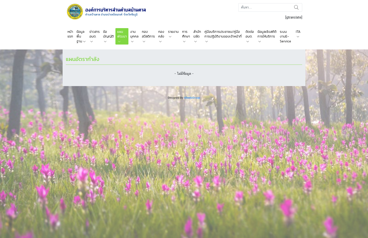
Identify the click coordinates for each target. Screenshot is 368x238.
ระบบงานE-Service (285, 36)
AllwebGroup (192, 97)
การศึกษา (186, 34)
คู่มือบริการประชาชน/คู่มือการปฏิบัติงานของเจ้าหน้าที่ (223, 34)
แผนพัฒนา (122, 34)
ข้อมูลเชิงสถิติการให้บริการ (266, 34)
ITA (298, 31)
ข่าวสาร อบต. (94, 34)
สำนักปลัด (197, 34)
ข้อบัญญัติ (108, 34)
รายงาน (173, 31)
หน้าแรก (70, 34)
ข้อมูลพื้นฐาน (80, 36)
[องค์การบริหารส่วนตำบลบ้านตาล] (109, 11)
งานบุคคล (134, 34)
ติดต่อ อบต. (250, 34)
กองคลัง (161, 34)
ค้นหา (296, 7)
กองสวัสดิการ (148, 34)
